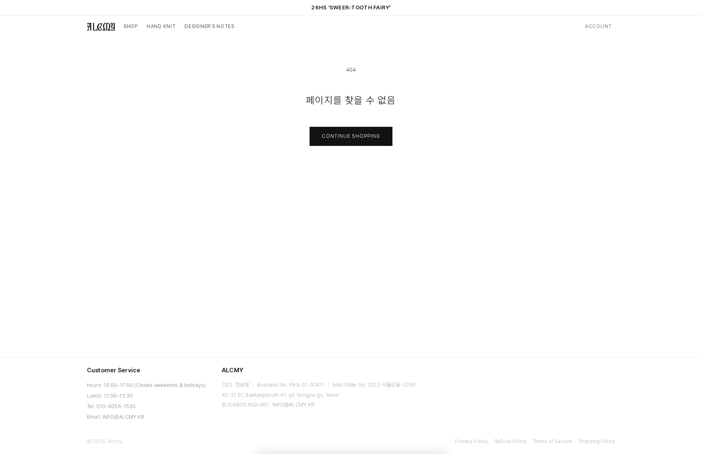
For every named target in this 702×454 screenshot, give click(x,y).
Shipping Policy (596, 441)
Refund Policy (510, 441)
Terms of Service (552, 441)
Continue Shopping (351, 136)
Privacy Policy (471, 441)
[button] (131, 27)
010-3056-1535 (116, 406)
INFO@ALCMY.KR (123, 417)
